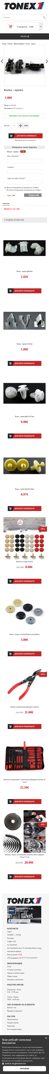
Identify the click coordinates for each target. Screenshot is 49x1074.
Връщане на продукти (14, 1011)
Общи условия (12, 976)
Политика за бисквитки (15, 980)
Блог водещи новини (14, 1029)
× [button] (46, 1038)
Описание (6, 203)
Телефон (10, 167)
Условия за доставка (14, 970)
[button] (24, 1063)
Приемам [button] (24, 1068)
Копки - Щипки (13, 44)
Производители (12, 1019)
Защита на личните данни (15, 973)
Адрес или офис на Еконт (16, 178)
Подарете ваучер (13, 1023)
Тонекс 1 (5, 44)
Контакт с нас (11, 1008)
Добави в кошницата (25, 291)
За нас (9, 966)
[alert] (24, 1054)
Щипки (21, 44)
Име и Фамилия (13, 156)
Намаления (11, 1026)
